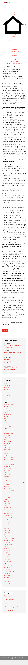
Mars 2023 (7, 476)
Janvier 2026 (7, 400)
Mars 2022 (7, 503)
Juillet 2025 (7, 414)
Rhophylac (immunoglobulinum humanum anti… (11, 360)
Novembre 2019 (8, 567)
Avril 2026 (7, 394)
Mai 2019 (6, 579)
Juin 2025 (7, 416)
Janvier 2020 (8, 561)
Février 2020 (7, 559)
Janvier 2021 (7, 534)
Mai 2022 (6, 499)
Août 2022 (7, 493)
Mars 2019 (7, 584)
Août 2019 (7, 573)
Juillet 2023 (7, 468)
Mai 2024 (6, 445)
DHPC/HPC (7, 603)
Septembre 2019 (9, 571)
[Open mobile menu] (14, 12)
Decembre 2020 (9, 538)
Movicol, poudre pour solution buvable (11, 368)
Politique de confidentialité (10, 657)
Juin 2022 (7, 497)
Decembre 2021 (8, 511)
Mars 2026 (7, 396)
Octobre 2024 (8, 435)
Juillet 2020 (7, 548)
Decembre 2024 (9, 431)
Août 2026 (7, 385)
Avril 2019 (6, 582)
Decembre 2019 (8, 565)
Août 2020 (7, 546)
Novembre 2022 (8, 487)
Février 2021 (7, 532)
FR (23, 9)
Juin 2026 (7, 389)
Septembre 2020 (9, 544)
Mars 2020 (7, 557)
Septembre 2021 (9, 518)
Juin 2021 (6, 524)
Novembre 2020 (9, 540)
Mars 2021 (7, 530)
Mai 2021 (6, 526)
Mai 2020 (6, 553)
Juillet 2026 (7, 387)
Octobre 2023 (8, 462)
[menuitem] (14, 24)
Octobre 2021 (8, 515)
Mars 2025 (7, 423)
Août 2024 (7, 439)
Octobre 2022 (8, 489)
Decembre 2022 (8, 484)
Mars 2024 (7, 449)
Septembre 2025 (9, 410)
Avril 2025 (7, 420)
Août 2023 (7, 466)
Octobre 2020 (8, 542)
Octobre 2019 (8, 569)
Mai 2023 (6, 472)
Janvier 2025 (7, 427)
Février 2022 (7, 505)
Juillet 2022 (7, 495)
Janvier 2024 (8, 454)
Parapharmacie (9, 599)
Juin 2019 (6, 577)
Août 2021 (7, 520)
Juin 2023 (7, 470)
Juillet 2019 (7, 575)
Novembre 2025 (8, 406)
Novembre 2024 (9, 433)
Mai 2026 (6, 392)
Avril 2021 (6, 528)
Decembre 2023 (8, 458)
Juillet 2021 (7, 522)
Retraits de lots (9, 610)
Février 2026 (7, 398)
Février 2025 (7, 425)
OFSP (3, 322)
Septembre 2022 (9, 491)
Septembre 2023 (9, 464)
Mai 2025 (6, 418)
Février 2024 (7, 451)
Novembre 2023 (8, 460)
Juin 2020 (7, 551)
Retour (5, 330)
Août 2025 (7, 412)
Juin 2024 (7, 443)
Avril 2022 (7, 501)
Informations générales (11, 607)
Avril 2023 (7, 474)
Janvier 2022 (7, 507)
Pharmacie (7, 596)
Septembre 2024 (9, 437)
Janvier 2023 (7, 480)
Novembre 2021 (8, 513)
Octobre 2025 (8, 408)
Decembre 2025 (8, 404)
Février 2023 (7, 478)
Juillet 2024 (7, 441)
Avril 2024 (7, 447)
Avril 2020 (7, 555)
